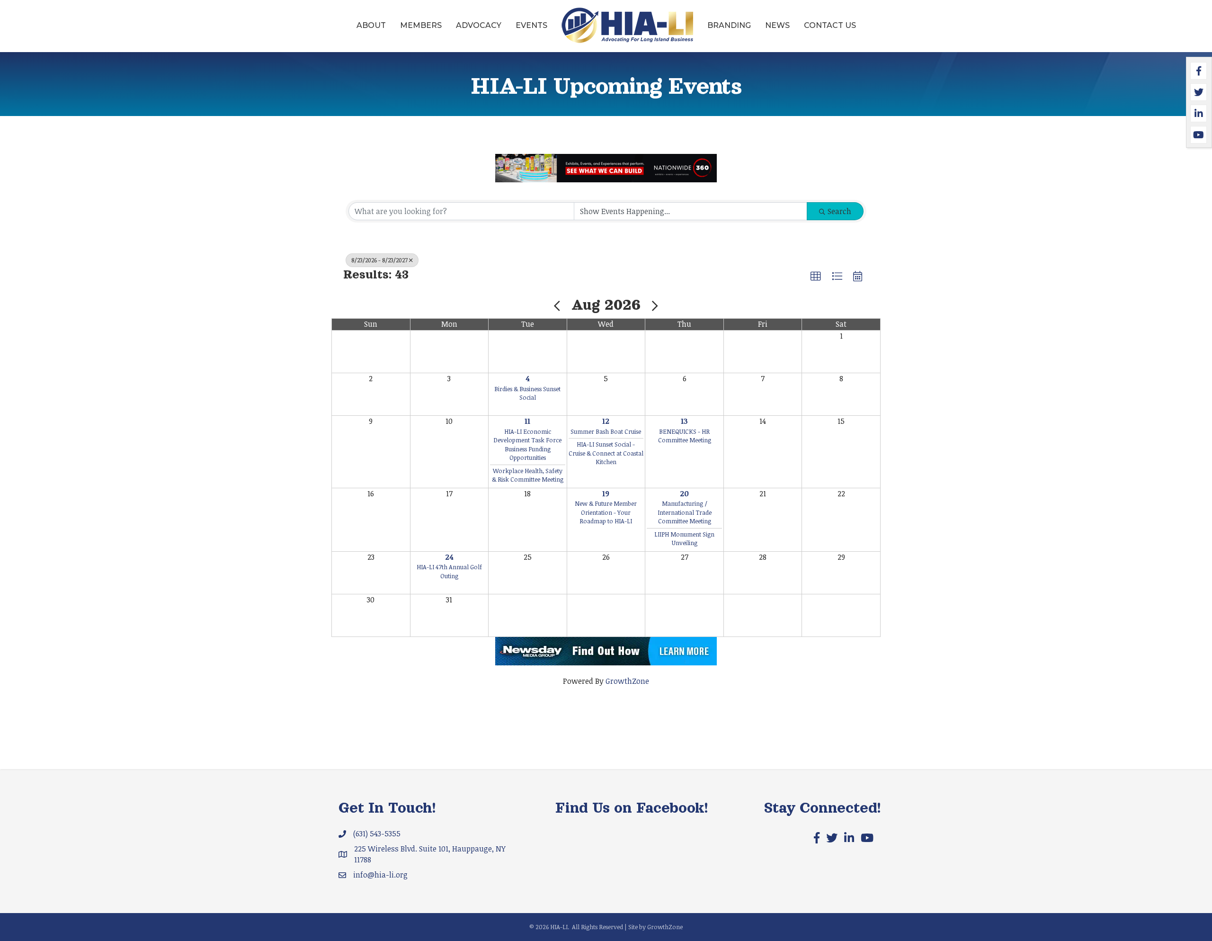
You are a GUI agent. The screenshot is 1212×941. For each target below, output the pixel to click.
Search (839, 211)
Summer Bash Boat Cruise (605, 431)
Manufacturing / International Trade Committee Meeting (685, 512)
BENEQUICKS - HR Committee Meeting (684, 436)
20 (684, 493)
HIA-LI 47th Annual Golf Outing (449, 571)
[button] (815, 276)
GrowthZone (627, 681)
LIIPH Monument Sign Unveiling (684, 538)
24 (449, 557)
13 (684, 421)
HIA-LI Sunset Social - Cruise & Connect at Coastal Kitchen (606, 453)
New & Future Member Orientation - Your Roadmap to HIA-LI (606, 512)
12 (605, 421)
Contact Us (830, 25)
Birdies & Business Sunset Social (527, 393)
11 (527, 421)
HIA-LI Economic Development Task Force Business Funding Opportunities (527, 444)
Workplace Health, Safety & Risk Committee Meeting (527, 475)
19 (605, 493)
